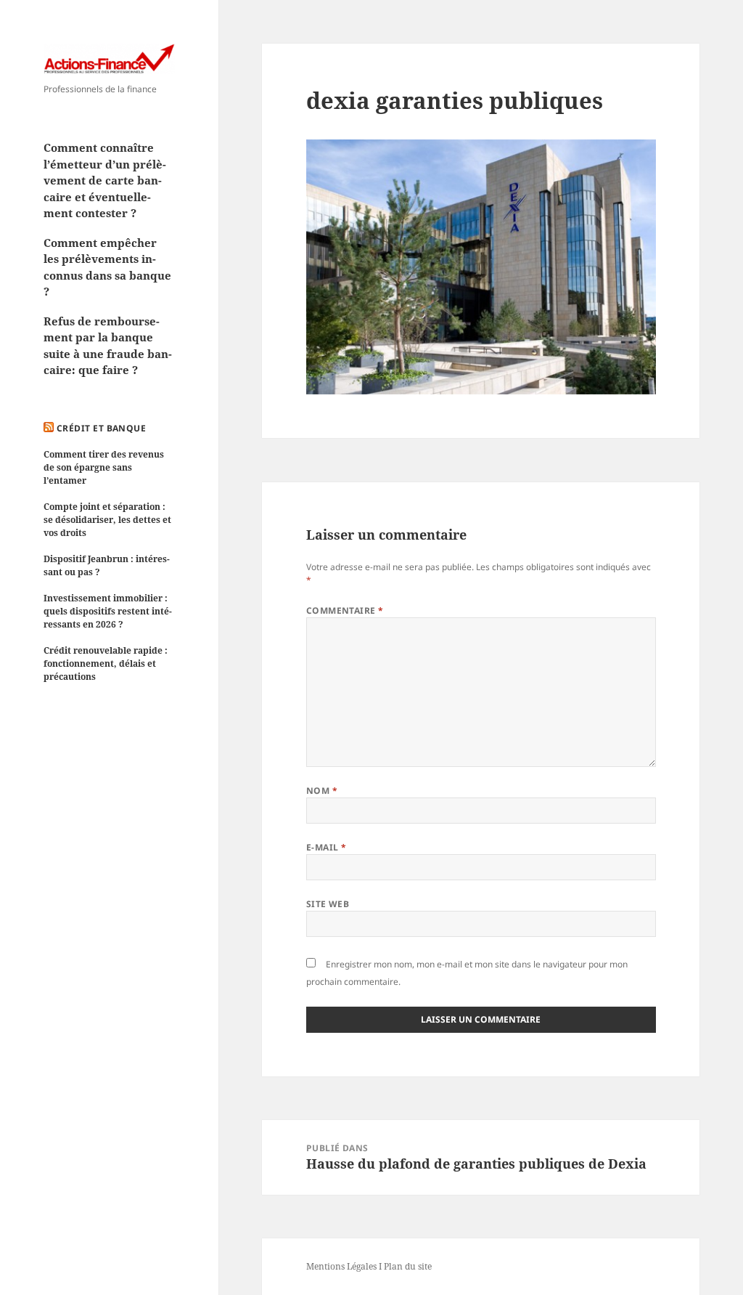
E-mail (326, 847)
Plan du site (408, 1266)
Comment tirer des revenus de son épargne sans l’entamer (104, 467)
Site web (328, 904)
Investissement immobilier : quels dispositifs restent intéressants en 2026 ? (108, 611)
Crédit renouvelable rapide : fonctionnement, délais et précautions (106, 663)
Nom (321, 790)
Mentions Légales (341, 1266)
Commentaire (345, 610)
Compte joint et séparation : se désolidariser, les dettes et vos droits (107, 519)
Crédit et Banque (102, 428)
